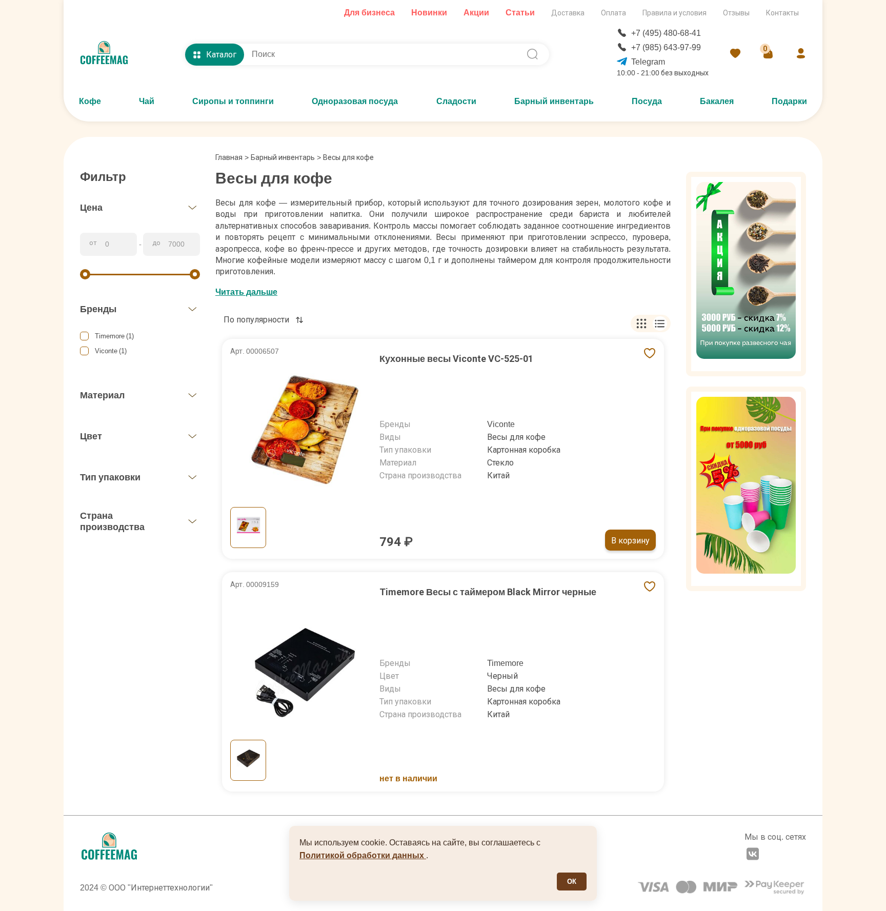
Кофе (90, 101)
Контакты (782, 13)
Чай (146, 101)
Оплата (613, 13)
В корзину (630, 540)
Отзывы (736, 13)
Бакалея (717, 101)
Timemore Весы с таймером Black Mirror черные (487, 591)
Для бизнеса (369, 12)
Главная (232, 157)
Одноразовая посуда (355, 101)
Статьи (520, 12)
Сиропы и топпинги (233, 101)
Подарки (789, 101)
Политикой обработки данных (362, 855)
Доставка (568, 13)
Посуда (647, 101)
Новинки (429, 12)
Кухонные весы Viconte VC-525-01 (456, 358)
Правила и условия (674, 13)
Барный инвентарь (554, 101)
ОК (571, 881)
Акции (476, 12)
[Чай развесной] (746, 274)
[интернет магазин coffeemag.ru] (108, 54)
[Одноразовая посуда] (746, 489)
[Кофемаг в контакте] (752, 855)
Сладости (456, 101)
